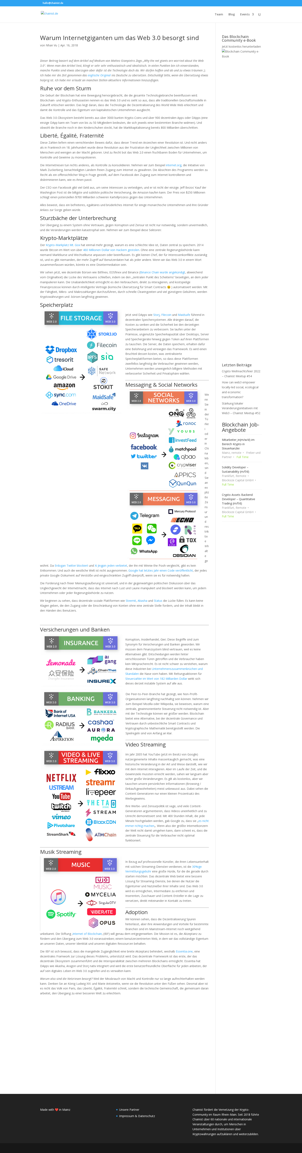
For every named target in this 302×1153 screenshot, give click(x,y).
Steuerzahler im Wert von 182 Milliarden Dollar (156, 679)
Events (245, 14)
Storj (156, 315)
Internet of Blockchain (87, 934)
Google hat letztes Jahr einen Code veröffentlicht (160, 570)
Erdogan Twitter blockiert (71, 565)
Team (219, 14)
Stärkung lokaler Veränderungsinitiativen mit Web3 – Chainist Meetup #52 (241, 408)
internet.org (173, 165)
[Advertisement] (124, 1034)
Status (158, 601)
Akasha (142, 601)
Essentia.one (184, 951)
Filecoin (166, 315)
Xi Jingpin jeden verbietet (111, 565)
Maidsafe (184, 315)
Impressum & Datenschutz (137, 1116)
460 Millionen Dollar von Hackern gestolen (111, 250)
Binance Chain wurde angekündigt (162, 272)
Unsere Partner (129, 1110)
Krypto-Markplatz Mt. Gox (63, 245)
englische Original (99, 75)
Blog (231, 14)
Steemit (131, 601)
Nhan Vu (51, 45)
